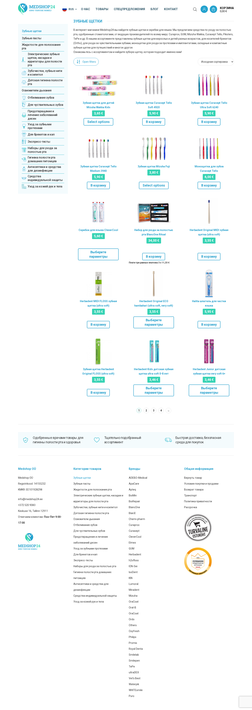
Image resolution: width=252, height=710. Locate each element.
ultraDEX (134, 672)
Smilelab (134, 654)
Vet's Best (134, 678)
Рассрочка (190, 507)
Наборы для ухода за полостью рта (94, 566)
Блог (154, 9)
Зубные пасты (31, 38)
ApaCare (134, 483)
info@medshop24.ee (30, 499)
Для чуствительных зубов (89, 530)
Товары (102, 9)
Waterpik (134, 684)
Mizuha (133, 595)
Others (133, 625)
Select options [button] (98, 122)
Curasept (134, 530)
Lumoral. (134, 583)
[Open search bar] (195, 9)
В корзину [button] (153, 122)
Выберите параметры (98, 254)
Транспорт (190, 495)
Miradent (134, 589)
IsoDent (133, 572)
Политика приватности (198, 501)
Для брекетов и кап (85, 554)
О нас (85, 9)
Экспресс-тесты (83, 560)
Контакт (171, 9)
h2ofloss (134, 560)
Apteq (132, 489)
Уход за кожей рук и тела (88, 601)
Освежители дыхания (36, 90)
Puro (131, 696)
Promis (133, 642)
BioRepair (134, 501)
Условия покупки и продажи (201, 483)
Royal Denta (136, 648)
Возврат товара (193, 489)
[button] (69, 9)
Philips (132, 637)
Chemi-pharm (137, 519)
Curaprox (134, 524)
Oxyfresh (134, 631)
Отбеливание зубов (85, 524)
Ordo (131, 619)
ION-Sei (133, 566)
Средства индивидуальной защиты (95, 595)
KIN (130, 578)
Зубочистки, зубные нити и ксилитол (95, 507)
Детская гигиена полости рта (91, 513)
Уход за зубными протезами (90, 548)
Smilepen (134, 660)
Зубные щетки (32, 31)
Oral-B (132, 607)
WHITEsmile (136, 690)
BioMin (133, 495)
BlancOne (134, 507)
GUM (131, 548)
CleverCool (135, 536)
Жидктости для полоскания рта (41, 46)
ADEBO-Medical (138, 477)
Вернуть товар (193, 477)
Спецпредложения (129, 9)
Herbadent (135, 554)
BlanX (132, 513)
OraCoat (134, 601)
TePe (132, 666)
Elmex (132, 542)
